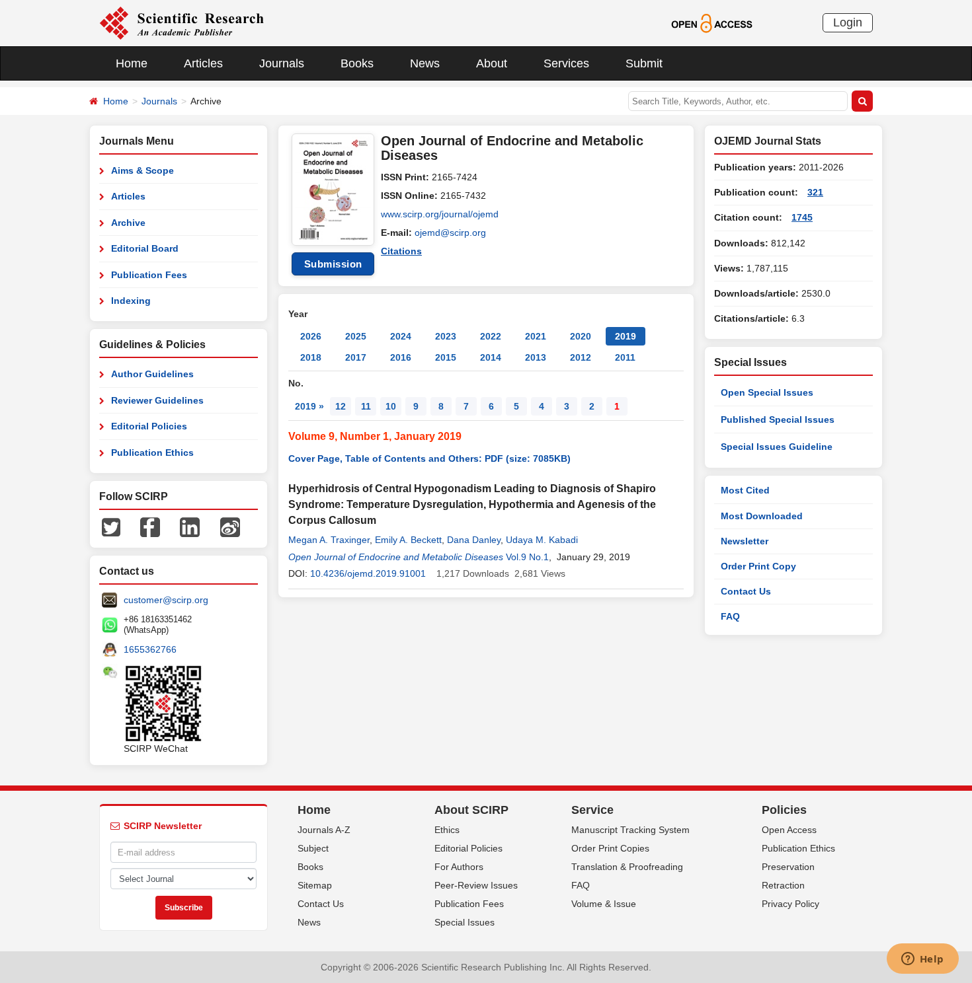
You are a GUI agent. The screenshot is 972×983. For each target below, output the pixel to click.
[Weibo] (230, 526)
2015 (445, 357)
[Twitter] (111, 526)
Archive (128, 222)
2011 (625, 357)
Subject (313, 848)
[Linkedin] (190, 526)
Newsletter (744, 541)
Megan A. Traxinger (329, 539)
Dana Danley (474, 539)
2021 (535, 336)
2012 (580, 357)
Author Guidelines (152, 374)
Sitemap (315, 885)
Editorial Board (145, 248)
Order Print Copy (758, 566)
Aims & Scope (142, 170)
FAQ (730, 616)
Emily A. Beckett (408, 539)
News (425, 63)
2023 (445, 336)
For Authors (458, 866)
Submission (333, 264)
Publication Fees (149, 275)
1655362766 (150, 649)
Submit (644, 63)
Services (566, 63)
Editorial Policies (149, 426)
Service (592, 810)
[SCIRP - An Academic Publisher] (181, 22)
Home (131, 63)
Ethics (447, 829)
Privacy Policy (790, 903)
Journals (281, 63)
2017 (355, 357)
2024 (400, 336)
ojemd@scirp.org (450, 232)
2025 (355, 336)
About (491, 63)
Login (847, 22)
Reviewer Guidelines (157, 400)
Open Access (789, 829)
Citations (401, 251)
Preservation (788, 866)
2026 (310, 336)
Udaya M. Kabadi (542, 539)
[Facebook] (150, 526)
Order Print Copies (610, 848)
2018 (310, 357)
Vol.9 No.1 (527, 557)
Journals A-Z (324, 829)
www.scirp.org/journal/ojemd (440, 214)
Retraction (783, 885)
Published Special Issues (777, 419)
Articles (203, 63)
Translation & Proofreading (627, 866)
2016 (400, 357)
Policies (784, 810)
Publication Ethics (152, 452)
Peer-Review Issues (476, 885)
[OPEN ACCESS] (711, 22)
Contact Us (746, 591)
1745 (802, 217)
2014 (490, 357)
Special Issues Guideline (776, 446)
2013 (535, 357)
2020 (580, 336)
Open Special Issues (767, 392)
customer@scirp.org (166, 600)
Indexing (131, 300)
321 (815, 192)
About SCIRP (471, 810)
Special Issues (464, 922)
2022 (490, 336)
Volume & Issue (603, 903)
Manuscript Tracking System (630, 829)
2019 (625, 336)
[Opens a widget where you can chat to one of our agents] (922, 959)
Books (357, 63)
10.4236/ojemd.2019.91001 (368, 573)
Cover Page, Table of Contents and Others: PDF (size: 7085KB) (429, 458)
